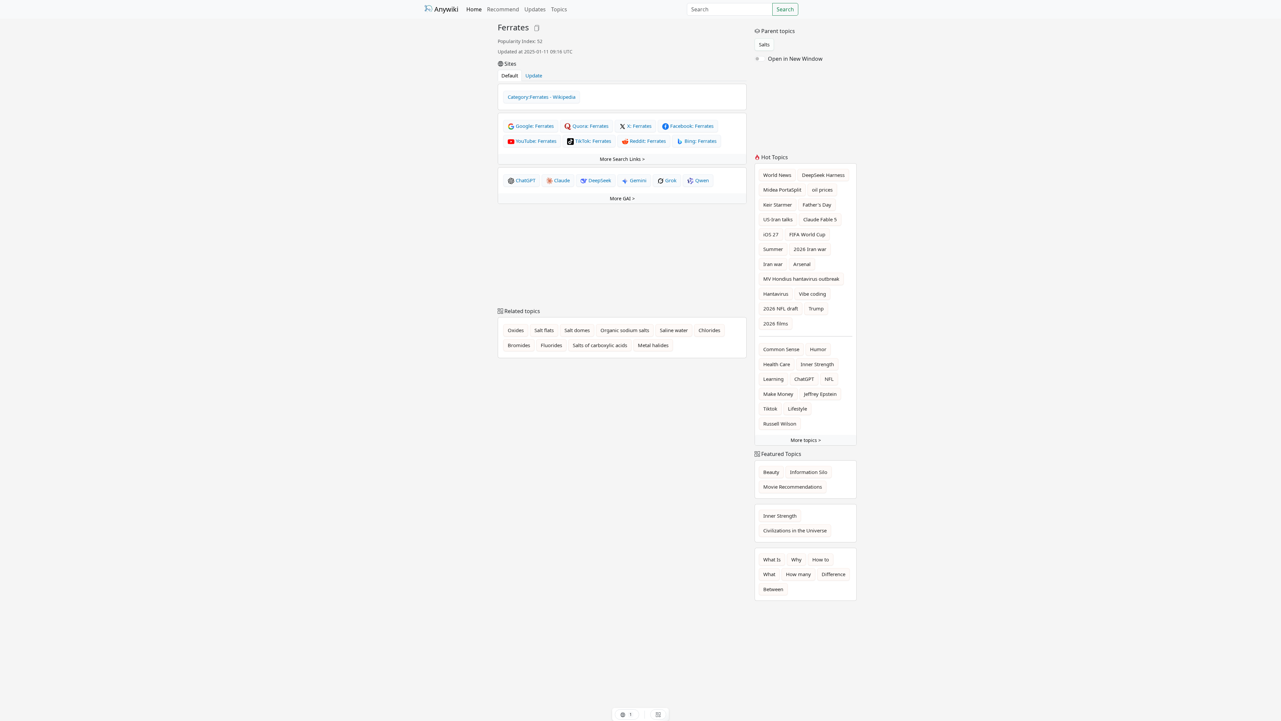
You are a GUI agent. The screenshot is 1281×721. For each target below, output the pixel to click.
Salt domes (577, 330)
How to (820, 559)
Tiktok (770, 408)
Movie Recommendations (792, 486)
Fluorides (551, 345)
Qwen (701, 180)
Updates (535, 9)
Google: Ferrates (534, 126)
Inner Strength (817, 364)
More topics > (806, 440)
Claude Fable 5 (820, 219)
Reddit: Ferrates (647, 141)
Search (785, 9)
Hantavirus (775, 293)
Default (509, 75)
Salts (764, 44)
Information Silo (808, 472)
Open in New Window (795, 58)
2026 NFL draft (780, 308)
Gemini (637, 180)
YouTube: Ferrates (535, 141)
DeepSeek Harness (823, 175)
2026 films (775, 323)
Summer (773, 249)
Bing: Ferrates (700, 141)
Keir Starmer (777, 204)
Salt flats (544, 330)
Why (796, 559)
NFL (829, 379)
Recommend (503, 9)
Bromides (519, 345)
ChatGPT (524, 180)
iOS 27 (771, 234)
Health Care (776, 364)
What (769, 574)
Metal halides (653, 345)
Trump (816, 308)
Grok (670, 180)
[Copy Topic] (537, 27)
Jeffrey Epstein (820, 394)
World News (777, 175)
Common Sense (781, 349)
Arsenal (802, 264)
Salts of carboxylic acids (600, 345)
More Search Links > (622, 159)
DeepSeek (599, 180)
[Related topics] (658, 714)
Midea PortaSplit (782, 189)
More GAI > (622, 198)
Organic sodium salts (624, 330)
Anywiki (445, 9)
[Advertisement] (457, 123)
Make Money (778, 394)
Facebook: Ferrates (691, 126)
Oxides (516, 330)
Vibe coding (812, 293)
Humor (818, 349)
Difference (833, 574)
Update (533, 75)
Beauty (771, 472)
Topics (559, 9)
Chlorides (709, 330)
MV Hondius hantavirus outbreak (801, 278)
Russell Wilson (779, 423)
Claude (561, 180)
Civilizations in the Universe (795, 530)
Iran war (773, 264)
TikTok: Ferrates (592, 141)
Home (474, 9)
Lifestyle (797, 408)
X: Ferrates (639, 126)
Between (773, 589)
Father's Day (817, 204)
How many (798, 574)
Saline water (674, 330)
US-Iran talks (778, 219)
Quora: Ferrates (589, 126)
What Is (772, 559)
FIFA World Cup (807, 234)
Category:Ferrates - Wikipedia (541, 96)
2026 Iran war (810, 249)
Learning (773, 379)
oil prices (822, 189)
